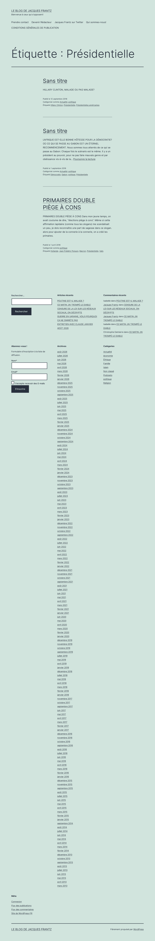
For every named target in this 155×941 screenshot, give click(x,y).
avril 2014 (62, 843)
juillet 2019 (62, 656)
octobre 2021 (63, 578)
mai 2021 (61, 597)
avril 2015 (61, 808)
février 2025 (63, 422)
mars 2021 (62, 605)
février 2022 (63, 562)
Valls (101, 251)
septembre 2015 (65, 788)
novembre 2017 (64, 698)
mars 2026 (62, 371)
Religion (107, 383)
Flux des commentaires (22, 909)
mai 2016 (61, 761)
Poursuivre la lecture (84, 159)
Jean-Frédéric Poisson (68, 251)
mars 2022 (62, 558)
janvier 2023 (63, 519)
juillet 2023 (62, 496)
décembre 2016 (64, 734)
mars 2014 (62, 847)
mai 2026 (61, 363)
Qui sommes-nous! (96, 22)
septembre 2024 (65, 441)
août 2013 (62, 866)
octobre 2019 (63, 648)
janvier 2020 (63, 636)
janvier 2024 (63, 472)
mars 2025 (62, 418)
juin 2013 (61, 874)
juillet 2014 (62, 831)
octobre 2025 (63, 391)
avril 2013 (61, 882)
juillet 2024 (62, 449)
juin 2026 (61, 359)
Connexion (16, 901)
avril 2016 (61, 765)
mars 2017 (62, 722)
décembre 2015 (64, 780)
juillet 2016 (62, 753)
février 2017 (63, 726)
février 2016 (63, 773)
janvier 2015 (63, 819)
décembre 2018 (64, 671)
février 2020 (63, 632)
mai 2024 (61, 457)
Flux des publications (21, 905)
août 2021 (62, 586)
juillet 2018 (62, 675)
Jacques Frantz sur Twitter (69, 22)
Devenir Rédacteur (42, 22)
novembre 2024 (65, 433)
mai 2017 (61, 714)
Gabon (64, 174)
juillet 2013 (62, 870)
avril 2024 (62, 461)
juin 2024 (61, 453)
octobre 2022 (63, 531)
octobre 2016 (63, 741)
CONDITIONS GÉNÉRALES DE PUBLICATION (35, 27)
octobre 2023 (63, 484)
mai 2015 (61, 804)
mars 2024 (62, 465)
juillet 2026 (62, 356)
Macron (82, 251)
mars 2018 (62, 687)
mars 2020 (62, 628)
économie (108, 356)
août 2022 (62, 539)
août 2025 (62, 398)
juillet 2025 (62, 402)
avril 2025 (62, 414)
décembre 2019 (64, 640)
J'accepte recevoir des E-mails (29, 383)
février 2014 (63, 850)
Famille (106, 363)
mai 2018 (61, 679)
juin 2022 (61, 547)
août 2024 (62, 445)
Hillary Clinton (57, 105)
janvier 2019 (63, 667)
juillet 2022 (62, 543)
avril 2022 (62, 554)
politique (72, 102)
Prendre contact (20, 22)
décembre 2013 (64, 854)
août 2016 (62, 749)
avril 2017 (61, 718)
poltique (71, 174)
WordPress (138, 929)
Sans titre (55, 80)
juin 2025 (61, 406)
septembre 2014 (65, 823)
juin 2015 (61, 800)
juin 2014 (61, 835)
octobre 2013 (63, 858)
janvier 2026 (63, 379)
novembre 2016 (64, 737)
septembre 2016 (65, 745)
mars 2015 (62, 812)
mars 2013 (62, 886)
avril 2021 (61, 601)
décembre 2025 (65, 383)
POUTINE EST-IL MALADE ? (70, 301)
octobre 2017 (63, 702)
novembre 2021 (64, 574)
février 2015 (63, 815)
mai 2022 (61, 550)
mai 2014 (61, 839)
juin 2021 (61, 593)
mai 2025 (61, 410)
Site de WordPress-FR (21, 913)
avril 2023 (62, 508)
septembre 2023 (65, 488)
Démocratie (56, 174)
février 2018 (63, 691)
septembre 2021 (65, 582)
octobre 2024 (64, 437)
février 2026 (63, 375)
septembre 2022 (65, 535)
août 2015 (62, 792)
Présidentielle (69, 105)
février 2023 (63, 515)
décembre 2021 (64, 570)
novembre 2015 (64, 784)
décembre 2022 (65, 523)
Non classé (108, 371)
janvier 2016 (63, 776)
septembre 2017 (65, 706)
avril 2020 (62, 624)
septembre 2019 (65, 652)
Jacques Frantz (110, 305)
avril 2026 (62, 367)
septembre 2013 (65, 862)
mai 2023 (61, 504)
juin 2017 (61, 710)
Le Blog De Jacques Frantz (31, 10)
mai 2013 (61, 878)
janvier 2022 (63, 566)
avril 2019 (61, 663)
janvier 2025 (63, 426)
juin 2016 (61, 757)
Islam (105, 367)
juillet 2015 (62, 796)
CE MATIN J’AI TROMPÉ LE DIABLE (74, 305)
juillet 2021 (62, 589)
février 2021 (63, 609)
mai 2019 (61, 659)
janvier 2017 (63, 730)
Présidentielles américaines (87, 105)
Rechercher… (17, 295)
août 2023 (62, 492)
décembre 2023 (65, 476)
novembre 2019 (64, 644)
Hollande (54, 251)
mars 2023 (62, 511)
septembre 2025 (65, 394)
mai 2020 (61, 621)
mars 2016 (62, 769)
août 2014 (62, 827)
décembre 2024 (65, 430)
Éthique (107, 359)
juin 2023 (61, 500)
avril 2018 (61, 683)
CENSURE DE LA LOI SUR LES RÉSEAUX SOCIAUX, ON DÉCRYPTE (121, 309)
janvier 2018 (63, 695)
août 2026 (62, 352)
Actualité (63, 102)
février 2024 (63, 469)
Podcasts (107, 375)
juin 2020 (61, 617)
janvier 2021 (63, 613)
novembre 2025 (65, 387)
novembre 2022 (65, 527)
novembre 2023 (65, 480)
